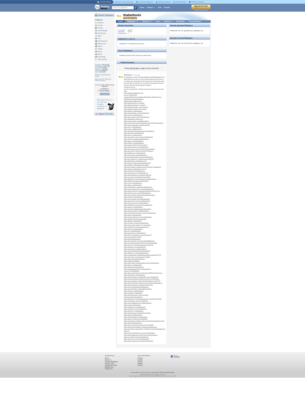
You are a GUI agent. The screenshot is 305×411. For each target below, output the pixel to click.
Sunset (140, 365)
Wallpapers (132, 21)
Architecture (102, 33)
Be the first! (147, 55)
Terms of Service (145, 372)
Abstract (100, 23)
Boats (100, 36)
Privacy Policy (135, 372)
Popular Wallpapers (111, 362)
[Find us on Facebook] (175, 357)
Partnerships (154, 372)
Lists (159, 7)
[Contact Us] (105, 109)
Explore (150, 7)
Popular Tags (109, 363)
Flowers (140, 358)
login (143, 68)
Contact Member (195, 21)
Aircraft (100, 25)
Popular (167, 7)
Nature (100, 46)
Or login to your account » (200, 10)
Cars (99, 38)
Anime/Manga (102, 30)
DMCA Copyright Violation (167, 372)
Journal (168, 21)
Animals (100, 28)
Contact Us (109, 369)
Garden (140, 360)
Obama (140, 363)
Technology (101, 57)
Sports (100, 54)
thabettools (128, 75)
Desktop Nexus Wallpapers (101, 7)
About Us (108, 360)
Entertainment (102, 41)
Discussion (180, 21)
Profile (120, 21)
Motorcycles (102, 44)
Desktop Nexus (148, 374)
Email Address (105, 88)
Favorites (147, 21)
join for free (134, 68)
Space (100, 51)
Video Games (102, 59)
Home (142, 7)
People (100, 49)
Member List (109, 367)
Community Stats (111, 365)
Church (140, 362)
